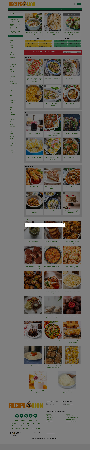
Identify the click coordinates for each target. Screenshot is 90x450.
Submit (45, 233)
